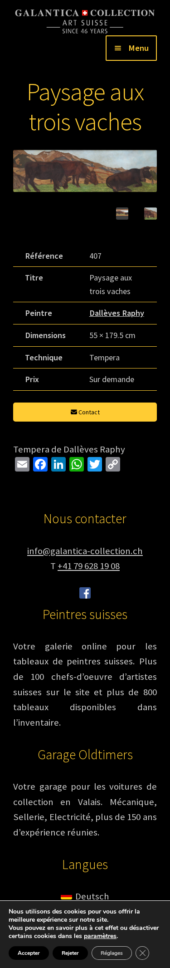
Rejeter (70, 953)
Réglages (112, 953)
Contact (88, 412)
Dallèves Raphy (116, 313)
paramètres (100, 936)
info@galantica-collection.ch (85, 551)
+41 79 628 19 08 (89, 566)
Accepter (29, 953)
